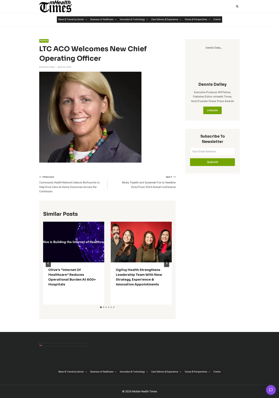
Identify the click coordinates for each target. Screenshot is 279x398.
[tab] (101, 307)
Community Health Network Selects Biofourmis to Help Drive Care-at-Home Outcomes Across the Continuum (69, 184)
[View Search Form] (237, 6)
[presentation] (73, 242)
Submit (212, 162)
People (44, 40)
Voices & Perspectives (196, 19)
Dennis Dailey (48, 67)
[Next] (166, 263)
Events (217, 19)
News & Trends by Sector (71, 19)
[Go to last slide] (48, 263)
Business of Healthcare (102, 19)
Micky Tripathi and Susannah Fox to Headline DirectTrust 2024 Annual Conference (149, 182)
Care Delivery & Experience (164, 19)
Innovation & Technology (132, 19)
